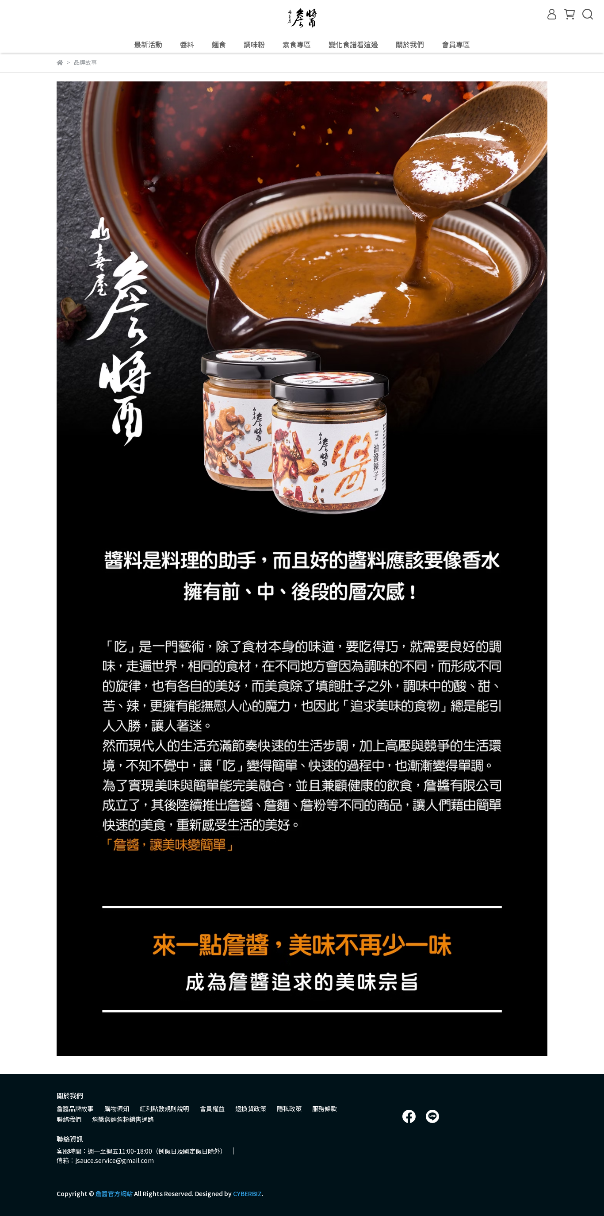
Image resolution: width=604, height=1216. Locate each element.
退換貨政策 (250, 1108)
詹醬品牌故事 (75, 1108)
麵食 (219, 44)
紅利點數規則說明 (164, 1108)
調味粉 (254, 44)
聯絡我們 (69, 1119)
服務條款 (324, 1108)
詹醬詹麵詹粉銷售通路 (123, 1119)
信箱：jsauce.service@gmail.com (105, 1160)
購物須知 (116, 1108)
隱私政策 (289, 1108)
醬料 (187, 44)
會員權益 (212, 1108)
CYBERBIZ (247, 1193)
